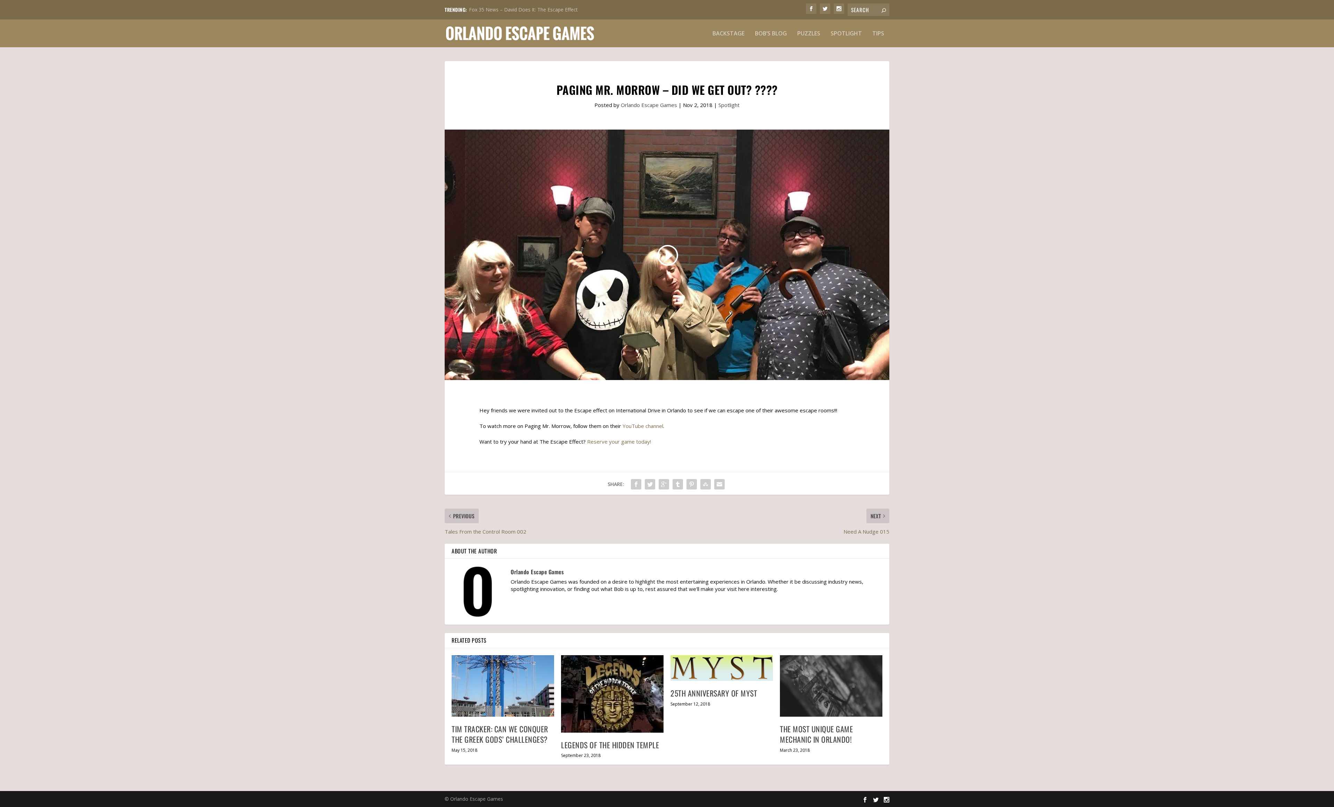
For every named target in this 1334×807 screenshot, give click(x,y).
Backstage (728, 34)
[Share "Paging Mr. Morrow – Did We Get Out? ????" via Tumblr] (678, 484)
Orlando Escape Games (649, 104)
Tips (878, 34)
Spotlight (846, 34)
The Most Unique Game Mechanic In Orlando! (816, 734)
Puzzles (808, 34)
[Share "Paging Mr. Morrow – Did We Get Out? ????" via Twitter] (650, 484)
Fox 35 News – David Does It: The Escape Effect (523, 9)
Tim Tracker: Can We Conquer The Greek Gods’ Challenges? (500, 734)
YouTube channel (643, 425)
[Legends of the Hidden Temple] (612, 694)
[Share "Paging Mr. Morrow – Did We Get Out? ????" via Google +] (664, 484)
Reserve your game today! (619, 441)
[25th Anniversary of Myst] (721, 668)
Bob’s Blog (771, 34)
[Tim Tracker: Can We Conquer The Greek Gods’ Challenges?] (503, 686)
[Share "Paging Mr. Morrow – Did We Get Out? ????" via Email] (719, 484)
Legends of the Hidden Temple (610, 744)
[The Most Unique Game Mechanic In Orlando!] (831, 686)
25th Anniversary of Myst (713, 693)
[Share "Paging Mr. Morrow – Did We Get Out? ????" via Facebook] (636, 484)
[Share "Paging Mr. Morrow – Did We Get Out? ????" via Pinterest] (692, 484)
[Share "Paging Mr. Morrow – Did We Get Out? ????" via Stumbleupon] (706, 484)
